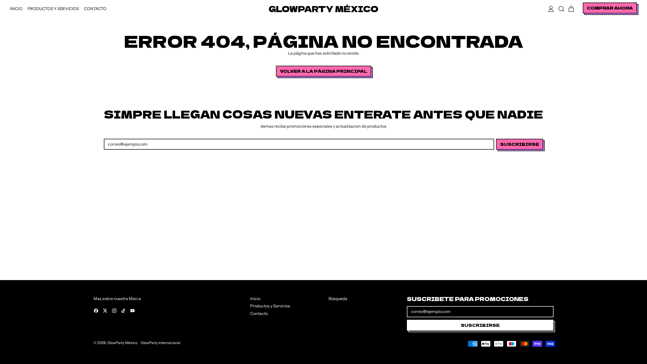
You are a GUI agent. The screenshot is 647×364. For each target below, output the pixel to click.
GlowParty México (323, 8)
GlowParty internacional (160, 342)
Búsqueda (338, 298)
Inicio (16, 8)
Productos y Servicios (53, 8)
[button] (561, 8)
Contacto (95, 8)
